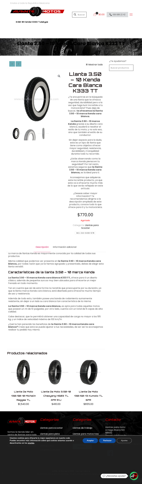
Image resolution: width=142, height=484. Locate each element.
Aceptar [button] (90, 440)
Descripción (42, 247)
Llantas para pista (50, 433)
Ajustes (124, 440)
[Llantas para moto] (37, 11)
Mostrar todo (95, 64)
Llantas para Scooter (90, 227)
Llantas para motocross (86, 433)
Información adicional (64, 247)
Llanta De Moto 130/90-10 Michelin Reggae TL (23, 395)
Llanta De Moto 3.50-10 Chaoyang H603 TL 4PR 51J (56, 395)
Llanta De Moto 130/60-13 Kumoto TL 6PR (88, 395)
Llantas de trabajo (82, 427)
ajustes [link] (31, 443)
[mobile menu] (131, 14)
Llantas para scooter (51, 427)
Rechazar (107, 440)
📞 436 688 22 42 (117, 14)
